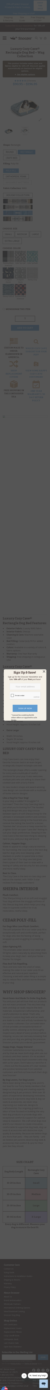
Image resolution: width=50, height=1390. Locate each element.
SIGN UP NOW (25, 708)
